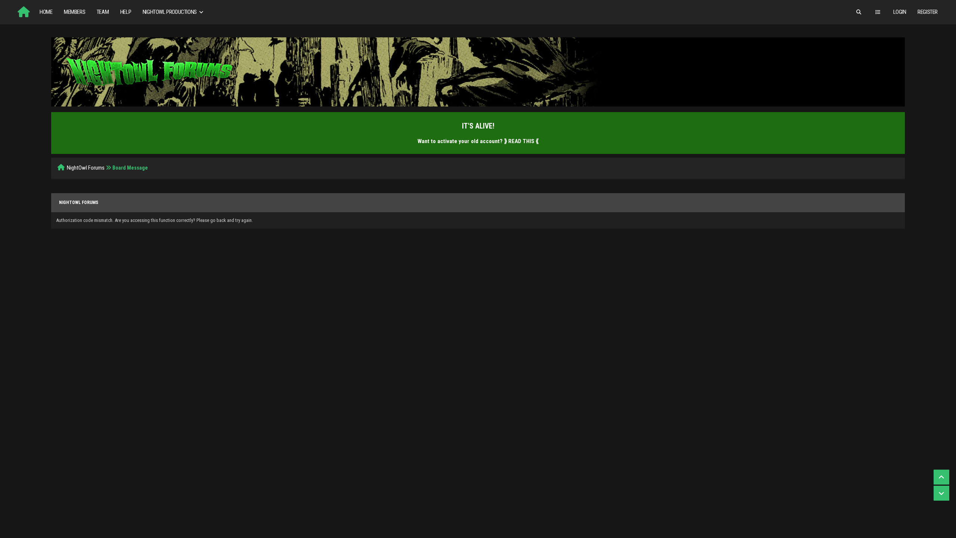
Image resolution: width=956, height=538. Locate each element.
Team (103, 12)
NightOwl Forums (86, 167)
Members (74, 12)
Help (125, 12)
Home (46, 12)
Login (899, 12)
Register (928, 12)
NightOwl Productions (170, 12)
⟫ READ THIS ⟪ (521, 141)
